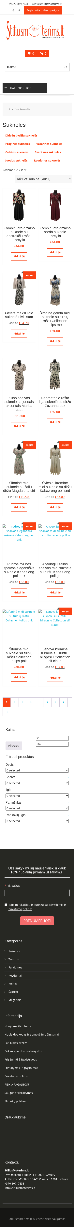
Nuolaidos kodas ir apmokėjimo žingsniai (32, 1034)
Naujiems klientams (18, 1026)
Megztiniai (15, 1000)
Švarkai (13, 992)
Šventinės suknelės (48, 152)
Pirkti (17, 256)
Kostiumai (15, 975)
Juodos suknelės (16, 160)
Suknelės (14, 951)
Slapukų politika (15, 1101)
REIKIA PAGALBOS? (17, 1084)
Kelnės (12, 984)
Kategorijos (21, 88)
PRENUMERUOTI (37, 920)
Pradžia (13, 109)
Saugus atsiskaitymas (19, 1093)
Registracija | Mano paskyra (43, 10)
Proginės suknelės (17, 144)
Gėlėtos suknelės (16, 152)
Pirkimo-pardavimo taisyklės (23, 1051)
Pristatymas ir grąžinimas (21, 1068)
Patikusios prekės (16, 1043)
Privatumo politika (20, 909)
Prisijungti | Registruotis (21, 1059)
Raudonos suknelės (47, 160)
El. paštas (13, 886)
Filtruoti (13, 745)
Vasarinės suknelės (49, 144)
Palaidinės (15, 967)
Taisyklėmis (56, 905)
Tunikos (13, 959)
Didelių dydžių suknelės (21, 135)
